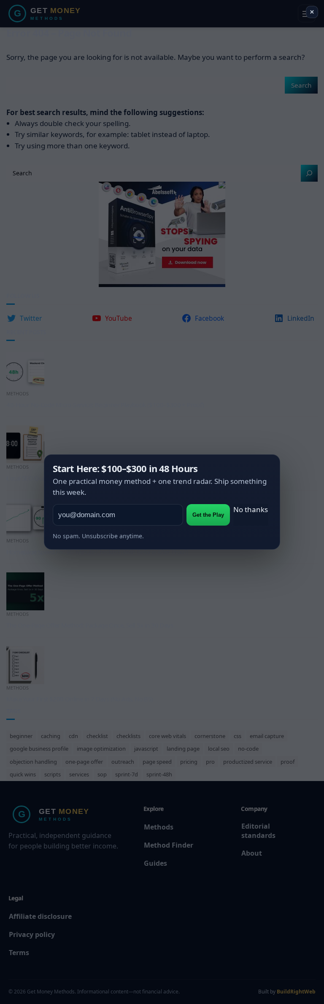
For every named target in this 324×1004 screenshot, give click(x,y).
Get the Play (208, 515)
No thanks (250, 509)
